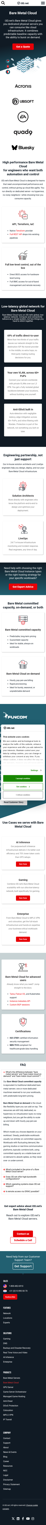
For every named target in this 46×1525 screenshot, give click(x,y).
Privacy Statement (11, 1484)
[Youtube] (27, 1518)
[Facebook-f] (23, 1518)
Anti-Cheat (8, 1401)
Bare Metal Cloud (11, 1382)
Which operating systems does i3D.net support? (23, 1185)
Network (7, 1313)
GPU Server (8, 1387)
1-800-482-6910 (16, 1286)
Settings (34, 770)
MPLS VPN (8, 1415)
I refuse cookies (23, 795)
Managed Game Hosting (14, 1396)
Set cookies (21, 786)
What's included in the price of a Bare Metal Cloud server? (22, 1170)
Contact (6, 1438)
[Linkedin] (18, 1518)
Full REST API (16, 234)
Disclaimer (8, 1480)
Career (6, 1461)
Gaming (6, 1339)
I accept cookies (23, 778)
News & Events (9, 1452)
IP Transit (7, 1419)
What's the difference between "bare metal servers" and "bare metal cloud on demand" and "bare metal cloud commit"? (22, 1074)
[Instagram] (32, 1518)
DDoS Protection (10, 1405)
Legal (5, 1475)
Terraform (20, 231)
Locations (7, 1318)
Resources (8, 1466)
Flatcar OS (20, 994)
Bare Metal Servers (11, 1378)
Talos (12, 994)
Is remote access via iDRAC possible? (22, 1191)
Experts (6, 1322)
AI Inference (8, 1357)
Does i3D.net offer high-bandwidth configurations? (21, 1178)
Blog (5, 1457)
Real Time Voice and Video (15, 1352)
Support (6, 1443)
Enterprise (7, 1362)
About (6, 1447)
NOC (5, 1470)
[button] (43, 3)
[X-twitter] (13, 1518)
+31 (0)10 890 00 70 (18, 1291)
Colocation (8, 1410)
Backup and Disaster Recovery (17, 1348)
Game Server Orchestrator (14, 1392)
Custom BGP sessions (20, 1005)
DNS (5, 1343)
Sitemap (7, 1489)
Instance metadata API (20, 1001)
